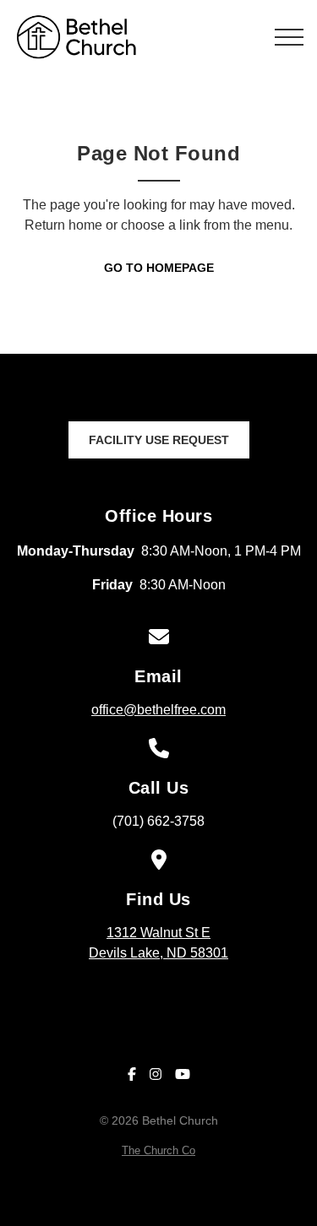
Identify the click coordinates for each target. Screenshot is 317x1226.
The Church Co (158, 1150)
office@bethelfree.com (158, 710)
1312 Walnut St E (158, 942)
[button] (289, 37)
